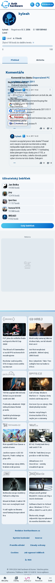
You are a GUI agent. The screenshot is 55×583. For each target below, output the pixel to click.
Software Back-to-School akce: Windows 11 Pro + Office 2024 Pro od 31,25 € (40, 507)
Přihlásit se (47, 4)
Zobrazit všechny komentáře (24, 85)
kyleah (18, 90)
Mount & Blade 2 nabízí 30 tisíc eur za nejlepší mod (14, 502)
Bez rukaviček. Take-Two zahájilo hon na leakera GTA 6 (40, 364)
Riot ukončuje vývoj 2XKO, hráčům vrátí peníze (14, 465)
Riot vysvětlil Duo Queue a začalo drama (14, 445)
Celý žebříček (27, 226)
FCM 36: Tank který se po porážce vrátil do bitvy (39, 454)
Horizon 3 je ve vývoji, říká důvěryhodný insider (40, 405)
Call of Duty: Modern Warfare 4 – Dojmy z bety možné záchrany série (40, 396)
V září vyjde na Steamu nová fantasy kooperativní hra (14, 512)
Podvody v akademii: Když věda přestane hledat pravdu (14, 407)
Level (9, 38)
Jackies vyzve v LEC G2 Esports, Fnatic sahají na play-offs (13, 456)
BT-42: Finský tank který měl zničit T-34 (39, 445)
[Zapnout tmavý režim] (38, 4)
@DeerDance (18, 95)
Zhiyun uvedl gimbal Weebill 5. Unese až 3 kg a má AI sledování (40, 496)
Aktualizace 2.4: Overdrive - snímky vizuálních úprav (37, 464)
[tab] (15, 60)
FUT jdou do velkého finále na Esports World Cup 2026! (14, 341)
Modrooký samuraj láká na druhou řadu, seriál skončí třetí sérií (40, 341)
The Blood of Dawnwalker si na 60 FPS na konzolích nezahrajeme (14, 352)
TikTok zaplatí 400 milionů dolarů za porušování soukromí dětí (14, 396)
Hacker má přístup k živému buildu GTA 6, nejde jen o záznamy (38, 415)
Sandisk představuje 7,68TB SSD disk (11, 416)
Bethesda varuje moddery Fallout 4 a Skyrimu (14, 494)
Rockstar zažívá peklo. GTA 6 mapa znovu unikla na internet (13, 364)
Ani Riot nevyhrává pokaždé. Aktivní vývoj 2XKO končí (39, 352)
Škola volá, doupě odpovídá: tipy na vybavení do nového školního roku (40, 518)
